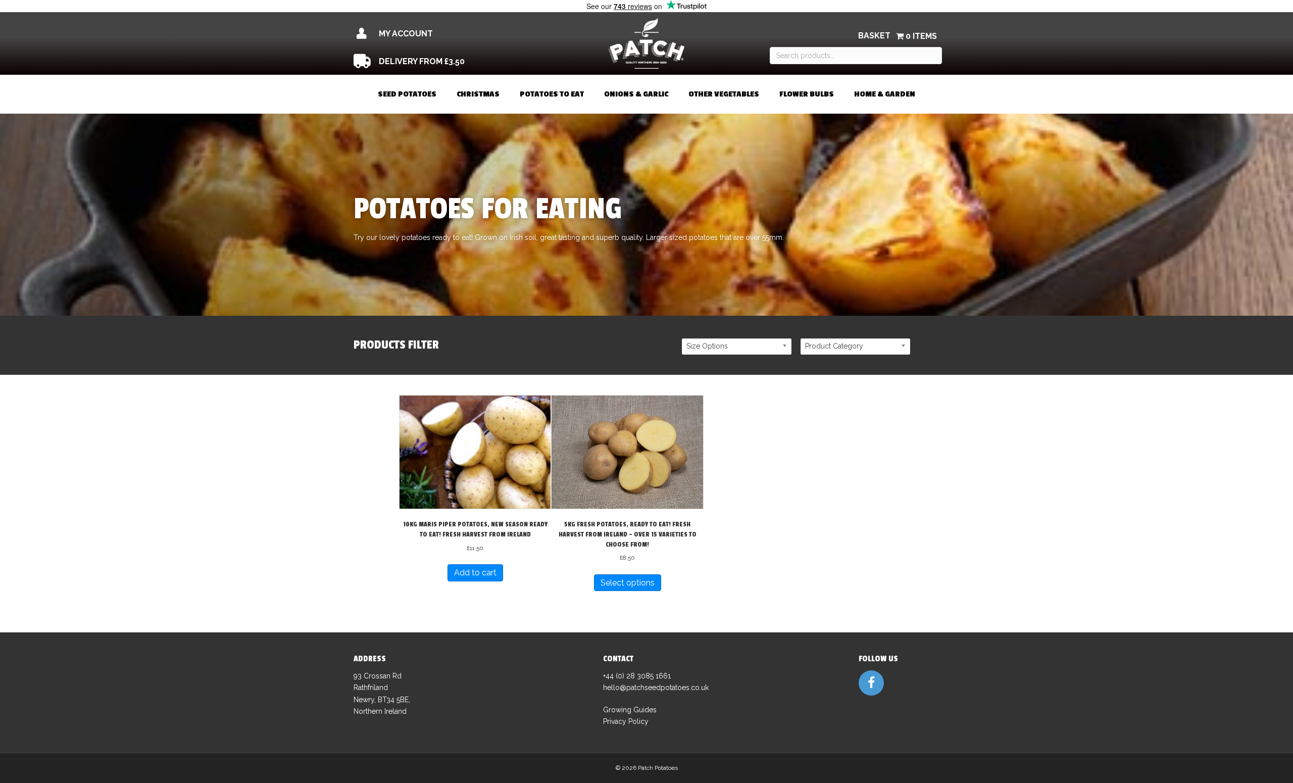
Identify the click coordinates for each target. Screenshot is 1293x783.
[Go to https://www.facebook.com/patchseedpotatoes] (871, 683)
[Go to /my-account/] (443, 33)
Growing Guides (630, 710)
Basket (874, 35)
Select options (628, 583)
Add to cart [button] (475, 572)
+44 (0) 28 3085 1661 (637, 676)
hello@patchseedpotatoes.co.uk (656, 687)
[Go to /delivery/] (443, 61)
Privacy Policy (626, 721)
